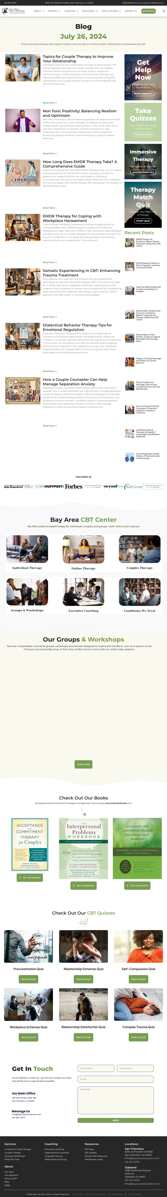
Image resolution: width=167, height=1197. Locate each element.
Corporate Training (54, 1156)
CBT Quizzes (91, 1153)
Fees (7, 1182)
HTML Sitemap (134, 1194)
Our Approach (11, 1175)
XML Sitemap (117, 1194)
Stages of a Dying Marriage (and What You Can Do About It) (148, 360)
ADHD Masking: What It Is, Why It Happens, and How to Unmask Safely (148, 265)
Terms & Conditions (97, 1194)
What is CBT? (11, 1178)
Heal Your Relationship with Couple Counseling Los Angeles (148, 289)
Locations (131, 1144)
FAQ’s (7, 1185)
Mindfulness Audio (94, 1159)
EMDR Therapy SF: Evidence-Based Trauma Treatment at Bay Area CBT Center (148, 242)
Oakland (130, 1167)
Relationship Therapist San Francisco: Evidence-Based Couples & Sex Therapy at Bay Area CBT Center (148, 315)
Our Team (9, 1172)
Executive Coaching (54, 1149)
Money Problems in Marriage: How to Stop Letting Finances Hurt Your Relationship (148, 385)
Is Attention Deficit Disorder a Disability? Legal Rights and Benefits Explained (148, 433)
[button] (164, 11)
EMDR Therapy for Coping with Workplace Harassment (72, 218)
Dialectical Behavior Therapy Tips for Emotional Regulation (77, 327)
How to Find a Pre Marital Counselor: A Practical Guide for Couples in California (147, 409)
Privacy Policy (78, 1194)
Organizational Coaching (57, 1153)
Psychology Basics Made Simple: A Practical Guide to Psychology (148, 455)
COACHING (70, 11)
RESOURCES (88, 11)
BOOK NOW (149, 11)
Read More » (50, 102)
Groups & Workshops (15, 1156)
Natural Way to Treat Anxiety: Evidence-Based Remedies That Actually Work (148, 337)
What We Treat (12, 1159)
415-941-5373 (10, 3)
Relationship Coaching (56, 1159)
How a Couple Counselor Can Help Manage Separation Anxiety (75, 381)
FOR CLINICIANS (110, 11)
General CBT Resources (96, 1156)
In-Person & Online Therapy (18, 1149)
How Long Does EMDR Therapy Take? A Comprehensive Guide (80, 164)
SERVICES (53, 11)
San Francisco (134, 1148)
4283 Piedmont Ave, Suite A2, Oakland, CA (142, 3)
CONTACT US (131, 11)
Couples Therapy (13, 1153)
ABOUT (37, 11)
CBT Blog (89, 1149)
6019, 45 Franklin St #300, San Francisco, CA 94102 (69, 3)
